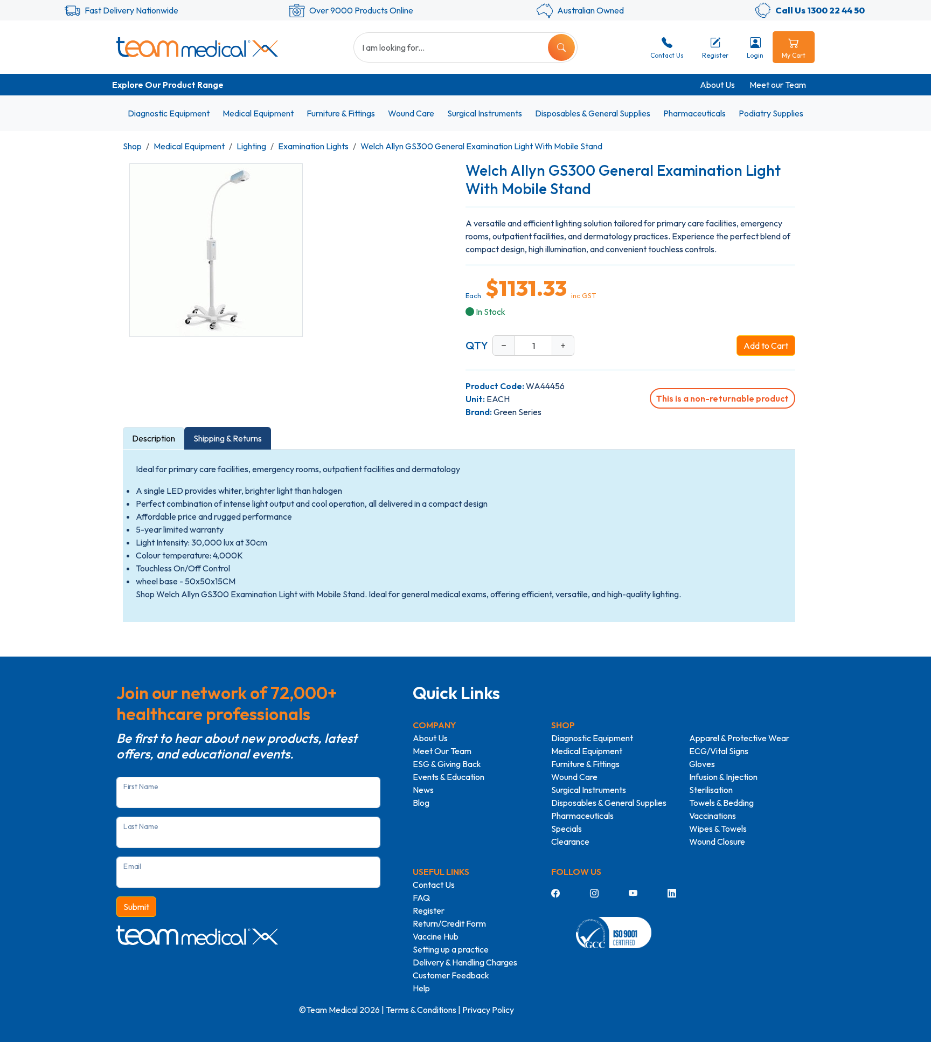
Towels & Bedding (721, 802)
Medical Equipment (258, 113)
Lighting (251, 146)
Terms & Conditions (421, 1009)
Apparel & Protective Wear (739, 738)
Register (428, 910)
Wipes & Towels (718, 828)
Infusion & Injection (723, 776)
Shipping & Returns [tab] (227, 438)
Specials (566, 828)
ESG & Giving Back (447, 763)
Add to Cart (766, 345)
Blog (421, 802)
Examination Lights (313, 146)
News (423, 789)
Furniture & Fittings (341, 113)
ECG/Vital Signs (718, 751)
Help (421, 988)
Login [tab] (755, 55)
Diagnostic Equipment (169, 113)
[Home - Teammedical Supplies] (197, 47)
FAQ (421, 897)
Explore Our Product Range (168, 84)
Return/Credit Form (449, 923)
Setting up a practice (451, 949)
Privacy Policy (488, 1009)
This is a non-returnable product (722, 398)
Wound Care (411, 113)
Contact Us (434, 884)
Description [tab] (153, 438)
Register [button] (715, 55)
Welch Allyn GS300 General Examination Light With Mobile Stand (481, 146)
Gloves (702, 763)
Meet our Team (777, 84)
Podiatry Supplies (771, 113)
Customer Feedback (451, 975)
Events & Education (448, 776)
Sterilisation (711, 789)
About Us (717, 84)
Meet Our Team (442, 751)
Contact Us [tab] (667, 55)
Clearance (570, 841)
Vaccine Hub (435, 936)
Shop (132, 146)
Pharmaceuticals (694, 113)
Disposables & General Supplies (592, 113)
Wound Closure (717, 841)
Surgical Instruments (484, 113)
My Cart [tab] (793, 55)
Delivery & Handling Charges (465, 962)
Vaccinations (712, 815)
